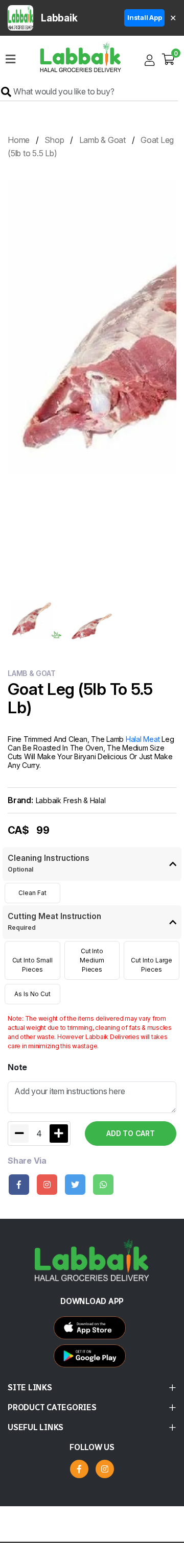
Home (19, 140)
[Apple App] (92, 1358)
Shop (54, 140)
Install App (144, 17)
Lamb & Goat (102, 140)
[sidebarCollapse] (10, 57)
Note (17, 1067)
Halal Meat (143, 739)
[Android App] (92, 1330)
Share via (27, 1161)
